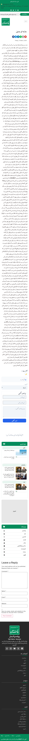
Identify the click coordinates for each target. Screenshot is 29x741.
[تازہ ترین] (4, 537)
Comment (5, 571)
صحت (24, 552)
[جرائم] (4, 543)
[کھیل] (4, 555)
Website (4, 603)
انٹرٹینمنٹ (23, 549)
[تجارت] (4, 540)
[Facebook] (11, 10)
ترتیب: (26, 384)
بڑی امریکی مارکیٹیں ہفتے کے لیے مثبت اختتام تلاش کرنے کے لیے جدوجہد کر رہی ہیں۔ (8, 475)
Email (4, 597)
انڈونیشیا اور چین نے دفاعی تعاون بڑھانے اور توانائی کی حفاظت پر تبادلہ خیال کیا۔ (9, 469)
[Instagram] (15, 10)
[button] (13, 37)
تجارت (24, 540)
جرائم (25, 543)
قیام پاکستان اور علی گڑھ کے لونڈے (9, 457)
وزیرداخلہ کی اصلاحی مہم (9, 450)
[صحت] (4, 552)
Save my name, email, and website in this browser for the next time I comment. (14, 612)
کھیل (24, 555)
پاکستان (23, 465)
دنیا (24, 482)
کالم (24, 448)
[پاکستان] (4, 531)
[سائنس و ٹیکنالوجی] (4, 546)
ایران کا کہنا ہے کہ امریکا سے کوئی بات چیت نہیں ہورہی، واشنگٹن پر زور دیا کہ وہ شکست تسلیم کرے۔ (8, 493)
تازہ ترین (24, 537)
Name (4, 591)
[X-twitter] (18, 648)
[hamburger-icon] (25, 21)
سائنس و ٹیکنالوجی (21, 546)
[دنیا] (4, 534)
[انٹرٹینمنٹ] (4, 549)
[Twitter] (13, 10)
